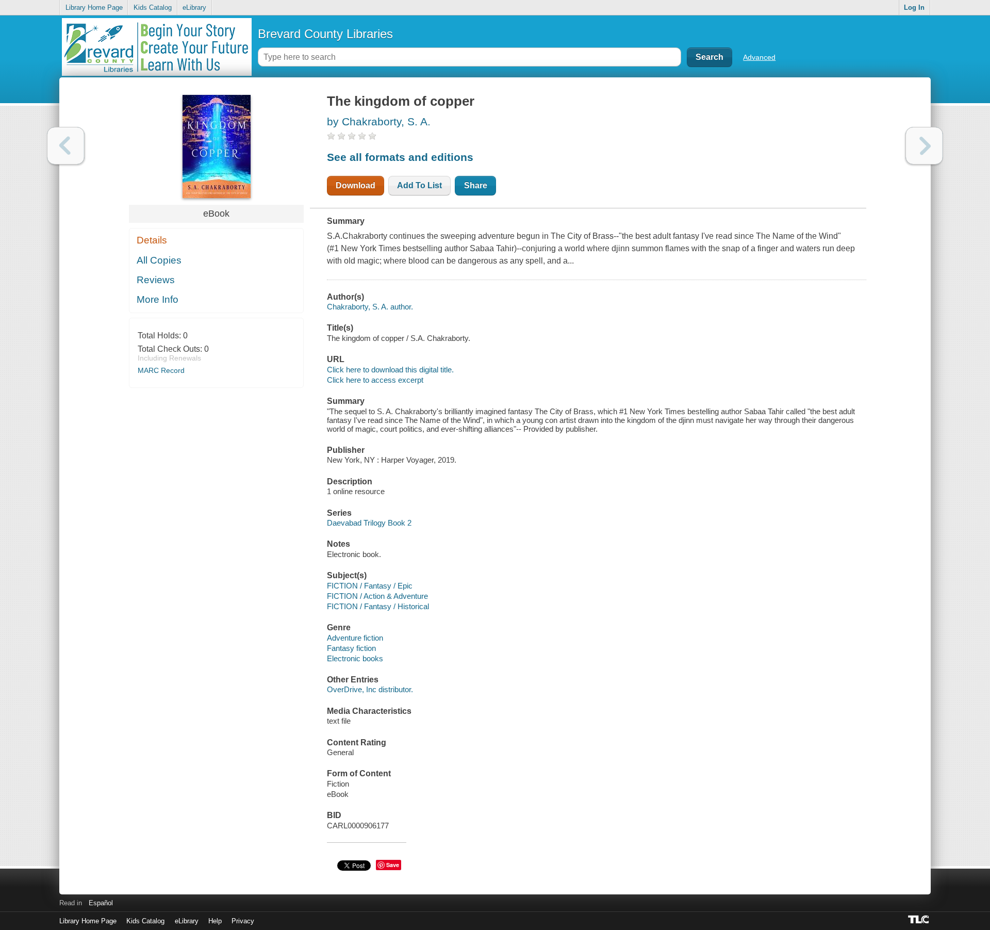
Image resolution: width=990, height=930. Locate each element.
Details (152, 240)
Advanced (759, 57)
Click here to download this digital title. (390, 369)
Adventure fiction (355, 637)
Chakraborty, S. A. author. (370, 306)
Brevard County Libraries (325, 34)
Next (924, 146)
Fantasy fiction (351, 648)
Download (355, 185)
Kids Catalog (153, 7)
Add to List (419, 185)
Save (392, 865)
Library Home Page (94, 7)
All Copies (159, 260)
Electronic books (355, 658)
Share (475, 185)
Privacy (243, 921)
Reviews (156, 279)
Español (101, 903)
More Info (157, 299)
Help (215, 921)
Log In (914, 7)
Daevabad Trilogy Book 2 (369, 522)
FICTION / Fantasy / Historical (378, 606)
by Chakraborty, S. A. (379, 121)
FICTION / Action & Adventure (377, 596)
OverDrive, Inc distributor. (370, 689)
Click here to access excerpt (375, 380)
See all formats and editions (400, 157)
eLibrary (194, 7)
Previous (66, 146)
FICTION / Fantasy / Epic (369, 585)
